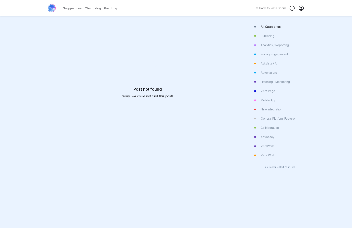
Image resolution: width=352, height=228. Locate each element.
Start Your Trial (286, 167)
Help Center (269, 167)
